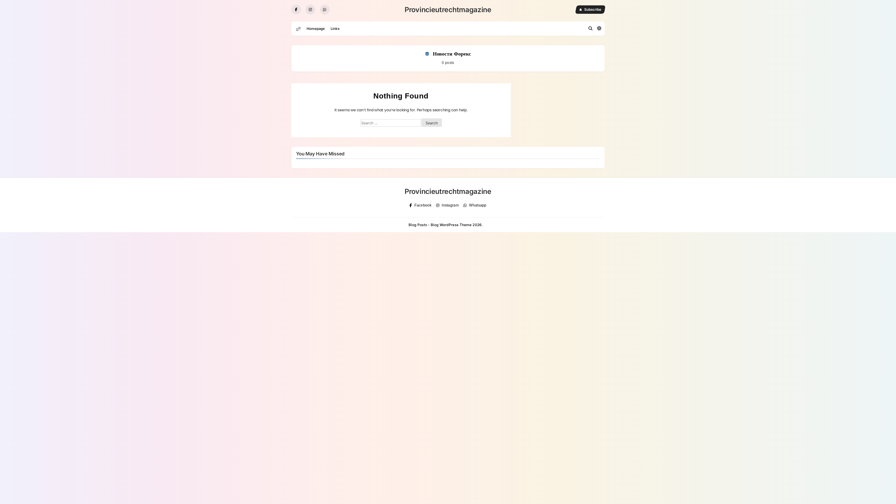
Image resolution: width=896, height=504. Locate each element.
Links (335, 28)
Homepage (316, 28)
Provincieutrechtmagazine (448, 9)
